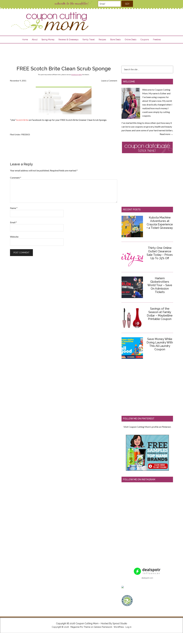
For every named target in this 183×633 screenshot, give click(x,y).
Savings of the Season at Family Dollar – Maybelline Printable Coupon (160, 314)
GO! (127, 3)
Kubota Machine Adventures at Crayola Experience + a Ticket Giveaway (160, 223)
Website (14, 236)
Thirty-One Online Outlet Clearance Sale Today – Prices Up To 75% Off (160, 253)
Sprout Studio (120, 623)
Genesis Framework (103, 627)
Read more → (166, 134)
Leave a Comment (109, 80)
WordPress (119, 627)
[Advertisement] (91, 52)
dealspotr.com (147, 577)
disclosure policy (76, 74)
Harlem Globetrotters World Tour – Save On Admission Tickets (159, 285)
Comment (15, 177)
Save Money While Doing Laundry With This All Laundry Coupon (160, 344)
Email (13, 222)
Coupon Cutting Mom (49, 21)
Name (13, 208)
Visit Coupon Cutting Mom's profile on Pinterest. (147, 426)
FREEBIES (25, 134)
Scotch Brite (22, 119)
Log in (128, 627)
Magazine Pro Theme (80, 627)
